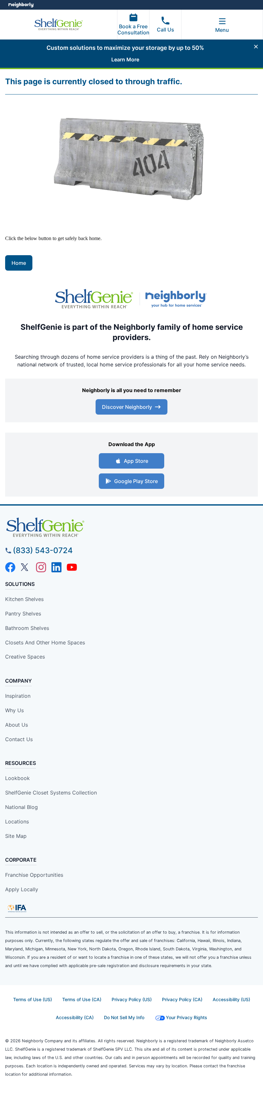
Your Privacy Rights (186, 1017)
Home (19, 263)
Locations (17, 821)
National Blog (21, 807)
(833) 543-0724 (43, 550)
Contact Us (19, 739)
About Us (16, 725)
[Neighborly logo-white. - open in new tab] (21, 5)
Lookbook (17, 778)
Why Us (14, 710)
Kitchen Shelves (24, 599)
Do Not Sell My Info (124, 1017)
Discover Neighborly (127, 407)
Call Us (165, 29)
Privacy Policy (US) (132, 999)
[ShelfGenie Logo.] (131, 527)
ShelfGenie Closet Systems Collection (51, 792)
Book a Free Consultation (133, 29)
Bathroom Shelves (27, 628)
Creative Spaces (25, 656)
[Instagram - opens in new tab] (41, 567)
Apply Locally (21, 889)
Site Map (16, 836)
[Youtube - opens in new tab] (72, 567)
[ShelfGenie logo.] (94, 298)
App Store (136, 461)
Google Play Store (136, 481)
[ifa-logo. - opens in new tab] (17, 908)
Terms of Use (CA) (81, 999)
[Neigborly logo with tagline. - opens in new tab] (177, 299)
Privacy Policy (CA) (182, 999)
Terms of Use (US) (32, 999)
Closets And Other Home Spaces (45, 642)
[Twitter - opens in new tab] (26, 567)
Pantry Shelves (23, 613)
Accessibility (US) (231, 999)
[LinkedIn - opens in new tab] (56, 567)
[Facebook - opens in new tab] (10, 567)
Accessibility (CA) (75, 1017)
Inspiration (17, 696)
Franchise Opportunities (34, 875)
